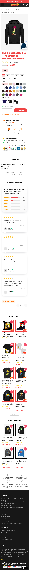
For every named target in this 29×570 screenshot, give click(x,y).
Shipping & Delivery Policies (8, 530)
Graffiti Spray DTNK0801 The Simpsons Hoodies (20, 404)
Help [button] (26, 568)
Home (2, 10)
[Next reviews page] (25, 305)
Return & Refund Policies (7, 535)
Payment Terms (5, 532)
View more (14, 414)
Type (3, 68)
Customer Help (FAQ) (6, 539)
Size (3, 73)
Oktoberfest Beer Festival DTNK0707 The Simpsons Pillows (7, 334)
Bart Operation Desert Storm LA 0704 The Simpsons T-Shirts (7, 382)
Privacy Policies (5, 518)
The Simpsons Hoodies (7, 12)
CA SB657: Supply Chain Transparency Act (11, 523)
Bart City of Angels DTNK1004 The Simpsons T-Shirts (6, 357)
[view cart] (27, 5)
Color (3, 81)
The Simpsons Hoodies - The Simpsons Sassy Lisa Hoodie (21, 461)
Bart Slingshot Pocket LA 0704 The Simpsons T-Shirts (21, 382)
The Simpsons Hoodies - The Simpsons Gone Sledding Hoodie (7, 461)
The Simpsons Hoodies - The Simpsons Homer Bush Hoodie (21, 439)
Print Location (5, 97)
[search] (24, 5)
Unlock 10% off (3, 563)
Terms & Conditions (6, 516)
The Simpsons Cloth (11, 10)
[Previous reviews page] (17, 305)
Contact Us (4, 537)
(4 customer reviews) (14, 62)
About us (3, 514)
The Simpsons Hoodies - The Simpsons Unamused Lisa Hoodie (7, 439)
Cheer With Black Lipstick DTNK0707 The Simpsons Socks (20, 334)
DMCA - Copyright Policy (7, 521)
